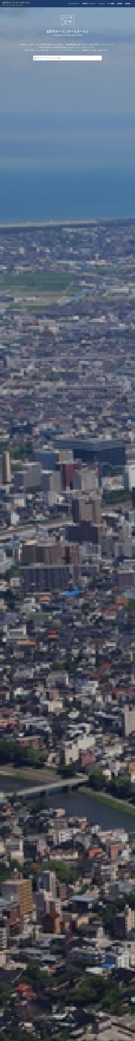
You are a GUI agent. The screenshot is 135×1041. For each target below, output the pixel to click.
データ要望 (111, 3)
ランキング (101, 3)
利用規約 (127, 3)
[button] (74, 3)
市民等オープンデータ (88, 3)
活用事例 (119, 3)
